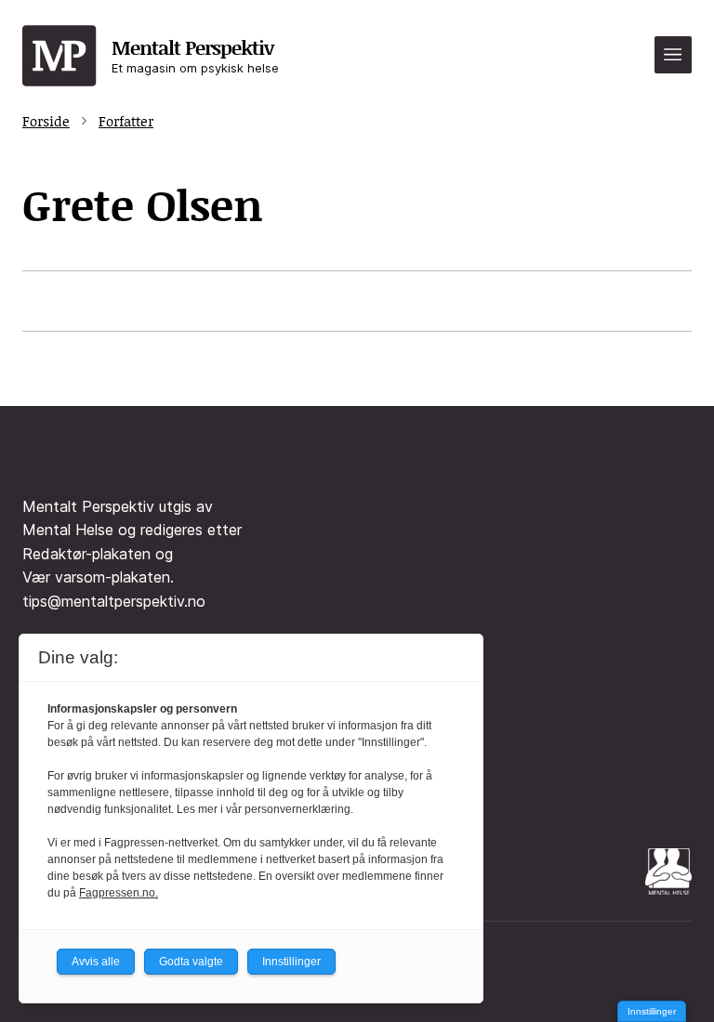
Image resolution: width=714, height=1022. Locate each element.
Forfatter (126, 121)
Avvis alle (96, 961)
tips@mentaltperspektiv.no (113, 601)
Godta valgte (191, 961)
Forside (46, 121)
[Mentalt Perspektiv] (59, 56)
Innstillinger (652, 1011)
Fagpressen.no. (118, 892)
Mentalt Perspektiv (195, 54)
